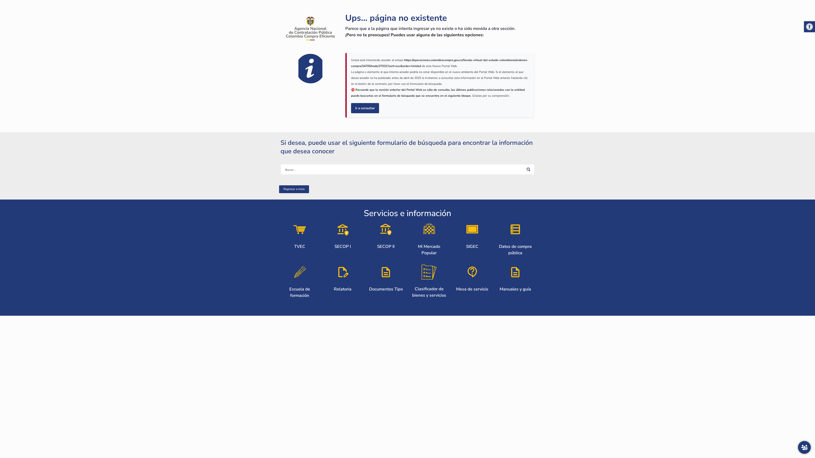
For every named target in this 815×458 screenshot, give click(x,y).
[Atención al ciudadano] (804, 447)
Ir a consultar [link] (365, 108)
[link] (809, 26)
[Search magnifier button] (529, 169)
